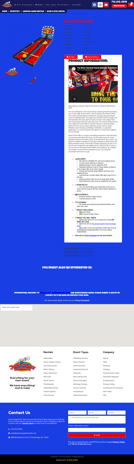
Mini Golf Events (80, 377)
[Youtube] (106, 4)
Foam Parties (79, 362)
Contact (53, 5)
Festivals (77, 373)
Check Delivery (93, 57)
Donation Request (111, 377)
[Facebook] (94, 4)
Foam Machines (50, 373)
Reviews (106, 366)
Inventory (15, 11)
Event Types (28, 5)
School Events (79, 366)
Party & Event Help (111, 373)
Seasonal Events (80, 395)
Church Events (79, 388)
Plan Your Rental (62, 5)
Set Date (71, 57)
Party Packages (80, 380)
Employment (108, 380)
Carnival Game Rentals (33, 11)
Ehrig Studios (73, 460)
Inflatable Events (80, 358)
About (105, 358)
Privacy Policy (118, 442)
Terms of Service (79, 444)
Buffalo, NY (45, 293)
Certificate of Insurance (113, 388)
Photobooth (49, 384)
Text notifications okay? (79, 426)
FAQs (47, 5)
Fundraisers (78, 392)
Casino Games (50, 392)
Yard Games (49, 395)
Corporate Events (80, 369)
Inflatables (48, 358)
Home (18, 5)
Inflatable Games (51, 388)
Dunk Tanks (49, 380)
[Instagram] (100, 4)
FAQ (105, 362)
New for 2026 (76, 5)
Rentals (40, 5)
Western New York (61, 293)
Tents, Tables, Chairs (52, 362)
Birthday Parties (80, 384)
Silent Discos (49, 369)
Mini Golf (47, 377)
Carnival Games (50, 366)
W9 (104, 395)
